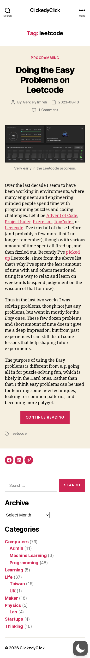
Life (8, 577)
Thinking (14, 626)
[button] (80, 648)
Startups (14, 619)
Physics (13, 605)
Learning (14, 569)
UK (12, 590)
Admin (16, 548)
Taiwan (17, 583)
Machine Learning (28, 555)
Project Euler (17, 222)
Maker (11, 598)
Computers (17, 541)
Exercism (42, 222)
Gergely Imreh (35, 102)
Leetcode (14, 228)
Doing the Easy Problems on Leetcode (45, 80)
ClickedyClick (45, 10)
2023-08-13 (68, 102)
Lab (13, 611)
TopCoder (63, 222)
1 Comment (48, 110)
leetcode (19, 433)
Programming (45, 58)
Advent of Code (61, 215)
